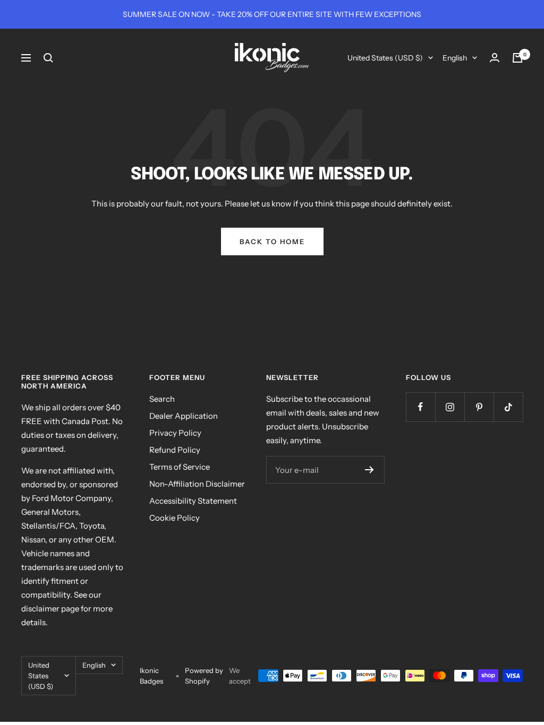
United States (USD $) (385, 58)
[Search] (48, 58)
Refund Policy (174, 450)
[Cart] (517, 58)
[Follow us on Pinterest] (479, 406)
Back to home (272, 241)
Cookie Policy (174, 518)
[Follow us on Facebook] (420, 406)
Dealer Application (183, 416)
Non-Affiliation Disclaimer (197, 484)
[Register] (369, 469)
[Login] (494, 57)
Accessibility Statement (193, 501)
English (455, 58)
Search (162, 399)
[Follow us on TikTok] (508, 406)
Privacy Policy (175, 433)
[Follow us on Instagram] (449, 406)
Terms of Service (179, 467)
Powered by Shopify (204, 675)
